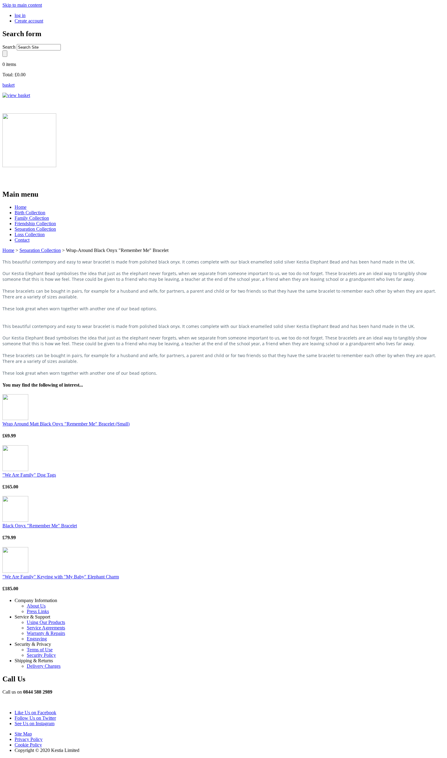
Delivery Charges (44, 666)
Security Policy (41, 655)
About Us (36, 605)
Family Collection (32, 218)
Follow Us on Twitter (35, 718)
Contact (22, 240)
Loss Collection (30, 234)
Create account (29, 20)
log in (20, 15)
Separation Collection (35, 229)
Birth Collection (30, 212)
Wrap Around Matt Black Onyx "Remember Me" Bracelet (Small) (66, 423)
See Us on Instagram (34, 723)
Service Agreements (46, 627)
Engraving (37, 638)
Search (9, 47)
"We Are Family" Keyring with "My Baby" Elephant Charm (60, 576)
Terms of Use (40, 649)
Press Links (38, 611)
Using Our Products (46, 622)
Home (20, 207)
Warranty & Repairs (46, 633)
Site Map (23, 733)
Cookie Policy (28, 744)
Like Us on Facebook (35, 712)
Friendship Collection (35, 223)
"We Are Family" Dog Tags (29, 474)
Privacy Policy (29, 739)
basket (8, 85)
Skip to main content (22, 5)
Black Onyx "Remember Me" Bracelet (39, 525)
